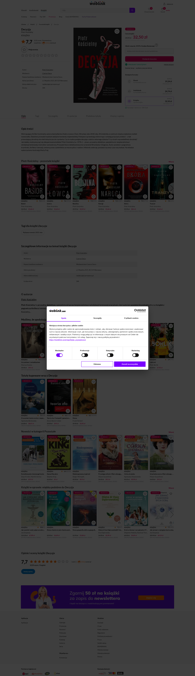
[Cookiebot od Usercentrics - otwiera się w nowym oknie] (136, 310)
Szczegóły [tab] (97, 318)
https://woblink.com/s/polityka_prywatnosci (67, 340)
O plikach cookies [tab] (131, 318)
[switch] (85, 355)
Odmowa (97, 364)
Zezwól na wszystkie (130, 364)
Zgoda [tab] (63, 318)
